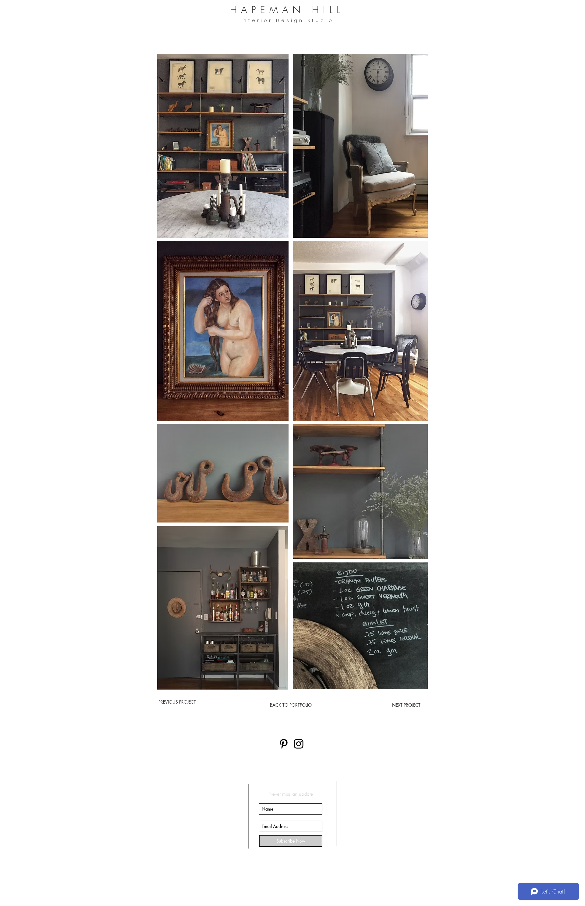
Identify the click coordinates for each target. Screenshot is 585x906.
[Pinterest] (283, 743)
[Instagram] (298, 743)
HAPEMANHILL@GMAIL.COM (189, 876)
